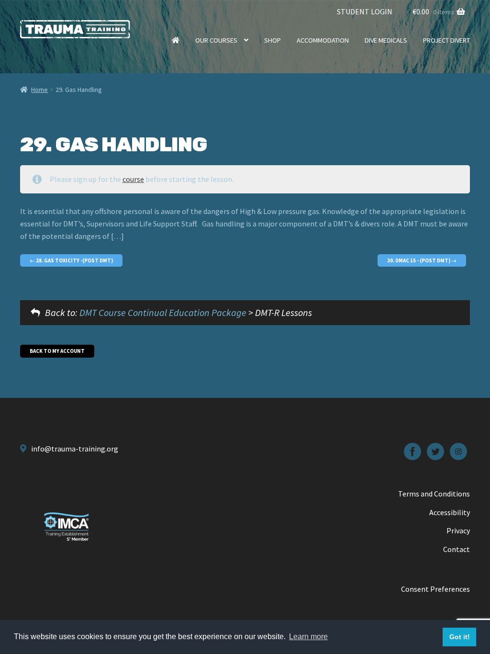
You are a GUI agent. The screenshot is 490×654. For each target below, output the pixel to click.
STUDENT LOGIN (364, 11)
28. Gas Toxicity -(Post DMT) (74, 260)
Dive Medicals (386, 40)
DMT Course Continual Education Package (162, 312)
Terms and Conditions (434, 493)
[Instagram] (458, 451)
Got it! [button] (459, 637)
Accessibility (449, 512)
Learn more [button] (308, 636)
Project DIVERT (446, 40)
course (133, 179)
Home (176, 40)
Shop (272, 40)
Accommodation (323, 40)
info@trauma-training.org (74, 448)
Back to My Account (57, 351)
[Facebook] (412, 451)
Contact (456, 549)
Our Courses (216, 40)
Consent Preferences (435, 589)
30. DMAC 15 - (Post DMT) (419, 260)
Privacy (458, 530)
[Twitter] (435, 451)
